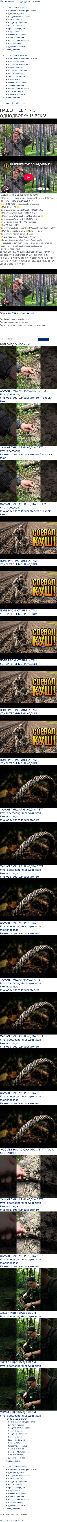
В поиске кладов (15, 44)
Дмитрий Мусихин (16, 13)
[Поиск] (43, 339)
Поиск (2, 339)
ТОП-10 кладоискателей (16, 8)
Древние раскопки (16, 47)
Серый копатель (15, 19)
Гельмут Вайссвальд (17, 34)
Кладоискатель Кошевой (19, 17)
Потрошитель (14, 32)
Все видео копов (12, 49)
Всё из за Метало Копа (18, 40)
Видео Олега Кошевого (15, 103)
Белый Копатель (15, 26)
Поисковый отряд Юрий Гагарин (22, 11)
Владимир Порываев (17, 23)
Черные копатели (16, 38)
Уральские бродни (16, 29)
